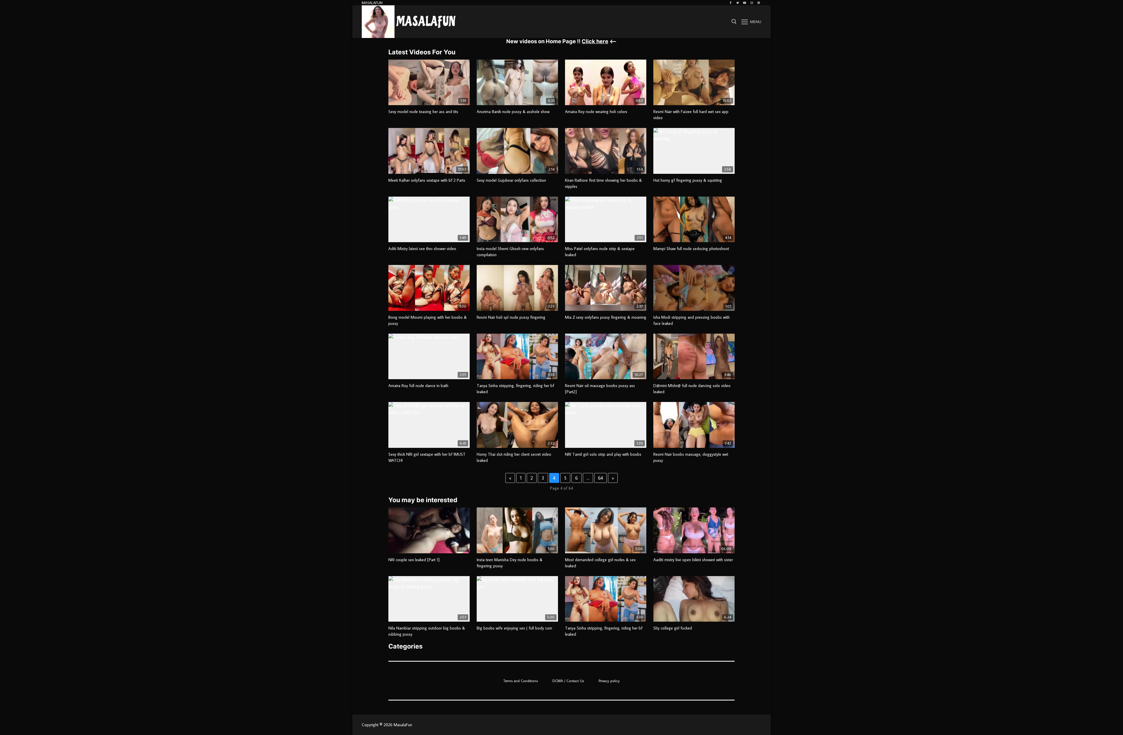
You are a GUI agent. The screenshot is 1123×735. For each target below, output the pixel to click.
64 (600, 478)
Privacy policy (609, 680)
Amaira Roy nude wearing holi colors (596, 111)
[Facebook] (730, 2)
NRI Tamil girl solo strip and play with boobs (603, 454)
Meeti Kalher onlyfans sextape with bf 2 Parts (426, 180)
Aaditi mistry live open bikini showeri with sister (693, 559)
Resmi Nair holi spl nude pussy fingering (511, 317)
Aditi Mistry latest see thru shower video (422, 248)
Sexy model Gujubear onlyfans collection (511, 180)
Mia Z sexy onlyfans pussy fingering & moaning (605, 317)
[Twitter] (737, 2)
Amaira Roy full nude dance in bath (418, 385)
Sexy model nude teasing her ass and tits (423, 111)
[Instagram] (751, 2)
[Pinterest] (758, 2)
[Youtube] (744, 2)
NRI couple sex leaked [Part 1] (414, 559)
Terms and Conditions (520, 680)
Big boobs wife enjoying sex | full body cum (514, 628)
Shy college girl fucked (672, 628)
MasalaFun (426, 21)
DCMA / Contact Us (568, 680)
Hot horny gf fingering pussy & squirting (687, 180)
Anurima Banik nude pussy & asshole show (513, 111)
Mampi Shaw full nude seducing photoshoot (691, 248)
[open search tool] (734, 21)
